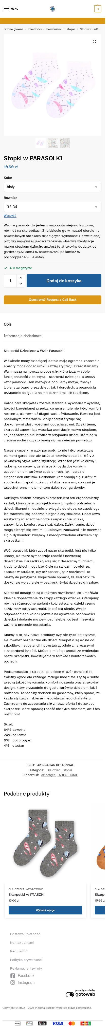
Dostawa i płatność (25, 934)
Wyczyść (10, 216)
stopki (71, 29)
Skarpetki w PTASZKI (27, 894)
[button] (97, 8)
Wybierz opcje (45, 910)
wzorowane (34, 889)
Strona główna (13, 29)
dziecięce (48, 775)
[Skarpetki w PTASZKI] (45, 843)
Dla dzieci (35, 29)
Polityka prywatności (26, 960)
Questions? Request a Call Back (52, 300)
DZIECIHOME (68, 775)
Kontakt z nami (22, 942)
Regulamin (18, 951)
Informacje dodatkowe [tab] (23, 336)
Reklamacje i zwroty (26, 968)
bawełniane (54, 29)
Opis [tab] (7, 324)
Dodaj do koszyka (64, 281)
